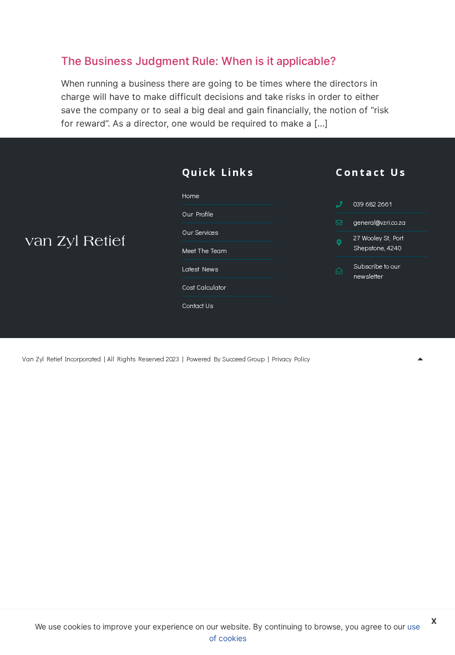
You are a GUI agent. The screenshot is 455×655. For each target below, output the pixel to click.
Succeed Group (243, 358)
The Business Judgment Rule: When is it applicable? (198, 61)
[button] (425, 25)
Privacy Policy (291, 358)
